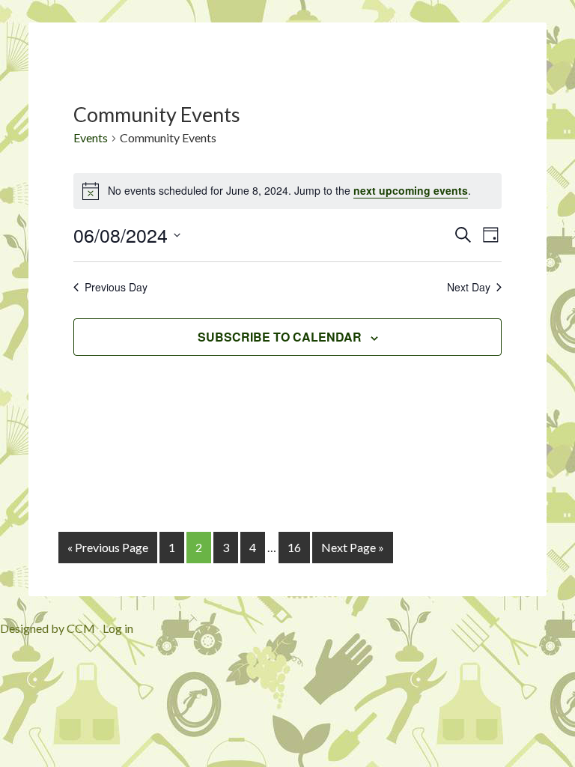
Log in (118, 628)
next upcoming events (410, 190)
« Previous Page (107, 547)
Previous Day (116, 287)
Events (90, 137)
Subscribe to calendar (280, 336)
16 (294, 547)
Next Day (468, 287)
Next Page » (352, 547)
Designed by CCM (47, 628)
